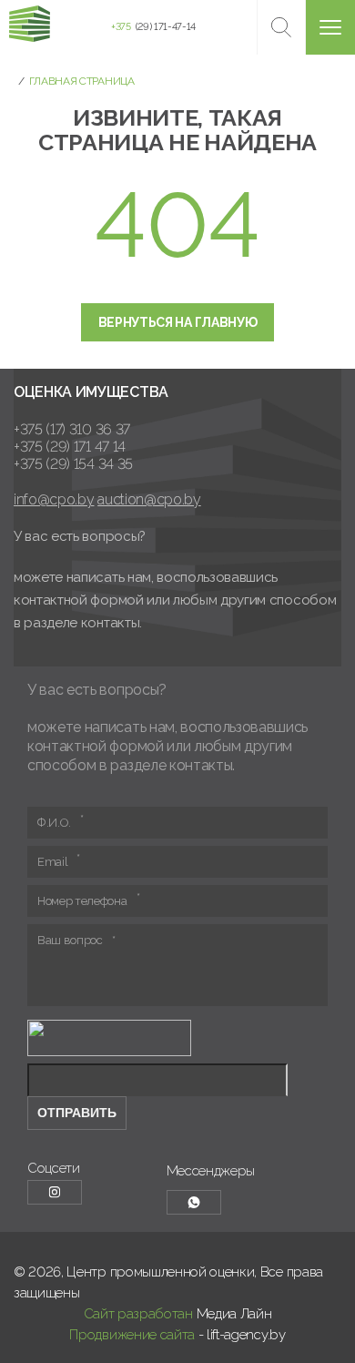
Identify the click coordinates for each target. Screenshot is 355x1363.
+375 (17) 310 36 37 (72, 429)
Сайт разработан (138, 1314)
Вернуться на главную (178, 322)
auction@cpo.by (149, 499)
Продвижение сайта (132, 1335)
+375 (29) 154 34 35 (73, 464)
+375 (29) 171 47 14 (70, 446)
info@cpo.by (54, 499)
